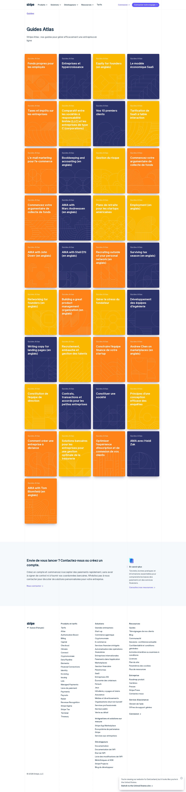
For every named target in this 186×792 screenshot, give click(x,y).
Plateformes (100, 669)
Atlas (63, 631)
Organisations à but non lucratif (108, 701)
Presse (132, 686)
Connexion (123, 4)
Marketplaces (101, 662)
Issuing (64, 677)
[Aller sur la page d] (30, 623)
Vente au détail (101, 712)
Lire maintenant (35, 95)
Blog (131, 634)
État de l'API (100, 753)
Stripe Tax (65, 709)
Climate (64, 649)
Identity (64, 670)
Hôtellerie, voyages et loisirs (107, 691)
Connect (64, 652)
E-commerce (100, 642)
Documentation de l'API (105, 749)
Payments (65, 691)
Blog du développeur (104, 767)
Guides (30, 13)
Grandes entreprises (104, 627)
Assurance (99, 694)
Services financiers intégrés (107, 645)
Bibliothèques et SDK (104, 760)
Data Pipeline (66, 659)
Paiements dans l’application (107, 659)
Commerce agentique (104, 634)
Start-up (98, 631)
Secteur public (101, 709)
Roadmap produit (136, 679)
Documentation (102, 746)
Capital (64, 642)
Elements (65, 663)
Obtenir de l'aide (136, 703)
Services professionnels (105, 705)
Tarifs (99, 4)
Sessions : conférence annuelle (142, 642)
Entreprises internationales (107, 655)
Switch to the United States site (136, 785)
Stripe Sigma (66, 706)
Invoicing (65, 674)
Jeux (97, 687)
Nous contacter (34, 586)
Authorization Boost (69, 634)
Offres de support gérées (140, 707)
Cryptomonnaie (68, 656)
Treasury (65, 716)
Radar (63, 698)
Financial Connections (70, 666)
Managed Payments (69, 684)
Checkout (65, 645)
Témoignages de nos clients (141, 631)
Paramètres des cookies (140, 665)
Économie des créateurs (105, 680)
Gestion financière (103, 666)
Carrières (133, 683)
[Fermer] (181, 779)
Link (62, 681)
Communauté (135, 638)
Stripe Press (134, 690)
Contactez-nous (136, 693)
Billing (63, 638)
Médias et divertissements (107, 698)
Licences (133, 658)
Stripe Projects (101, 763)
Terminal (64, 713)
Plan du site (134, 662)
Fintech (98, 684)
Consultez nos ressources (141, 587)
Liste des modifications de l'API (108, 756)
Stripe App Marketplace (105, 725)
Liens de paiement (69, 688)
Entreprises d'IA (102, 677)
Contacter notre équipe (145, 4)
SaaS (97, 673)
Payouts (64, 695)
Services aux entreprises (106, 735)
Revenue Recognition (70, 702)
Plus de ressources (137, 669)
